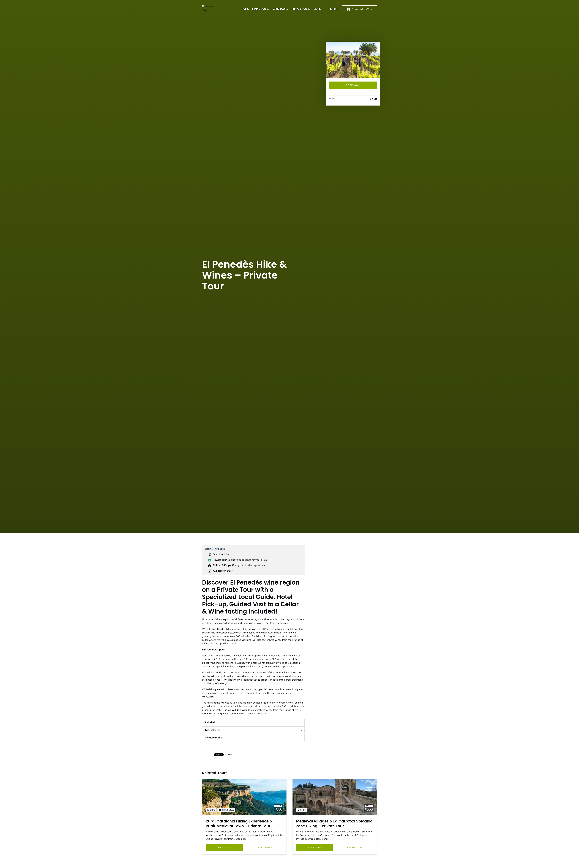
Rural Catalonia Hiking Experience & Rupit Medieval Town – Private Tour (239, 824)
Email (230, 755)
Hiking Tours (260, 8)
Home (245, 8)
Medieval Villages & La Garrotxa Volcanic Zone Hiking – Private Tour (334, 824)
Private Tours (301, 8)
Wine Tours (280, 8)
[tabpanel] (353, 60)
